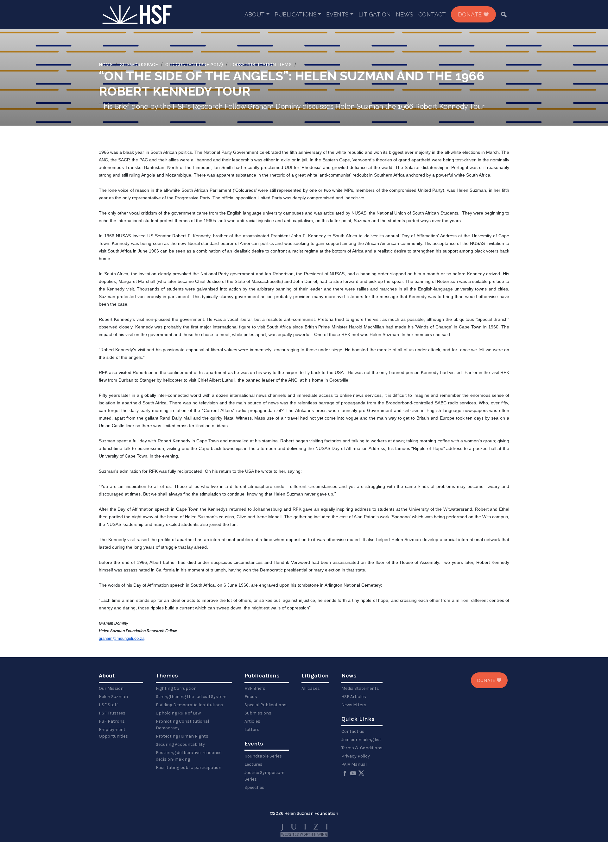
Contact (432, 14)
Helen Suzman (113, 696)
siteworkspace (139, 64)
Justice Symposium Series (264, 776)
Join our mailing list (361, 739)
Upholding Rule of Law (178, 713)
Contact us (352, 731)
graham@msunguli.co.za (121, 638)
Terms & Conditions (362, 748)
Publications (296, 14)
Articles (252, 721)
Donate (470, 14)
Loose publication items (261, 64)
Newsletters (353, 705)
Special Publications (265, 705)
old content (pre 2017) (194, 64)
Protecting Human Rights (182, 736)
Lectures (253, 764)
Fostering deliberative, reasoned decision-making (189, 756)
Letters (251, 729)
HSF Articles (353, 696)
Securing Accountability (180, 744)
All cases (310, 688)
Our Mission (111, 688)
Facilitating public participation (188, 767)
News (404, 14)
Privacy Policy (355, 756)
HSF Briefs (254, 688)
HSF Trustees (112, 713)
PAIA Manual (354, 764)
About (254, 14)
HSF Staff (108, 705)
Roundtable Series (263, 756)
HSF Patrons (112, 721)
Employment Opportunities (113, 733)
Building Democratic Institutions (189, 705)
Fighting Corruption (176, 688)
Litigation (374, 14)
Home (106, 64)
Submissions (257, 713)
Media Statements (360, 688)
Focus (250, 696)
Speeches (254, 787)
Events (337, 14)
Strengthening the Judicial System (191, 696)
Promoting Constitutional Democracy (182, 725)
